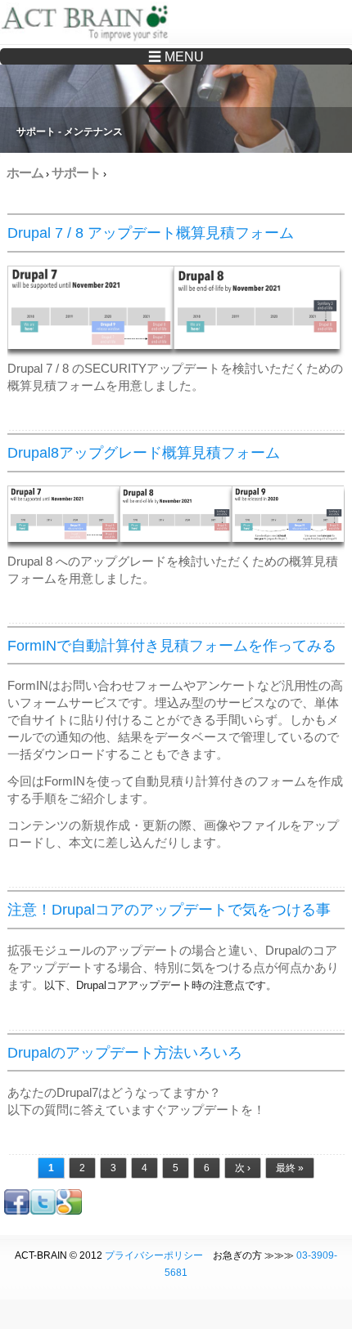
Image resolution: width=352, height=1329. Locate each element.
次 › (242, 1168)
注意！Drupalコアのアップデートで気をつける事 (169, 910)
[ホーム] (88, 25)
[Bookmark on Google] (69, 1211)
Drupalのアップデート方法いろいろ (124, 1053)
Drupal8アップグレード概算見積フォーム (143, 453)
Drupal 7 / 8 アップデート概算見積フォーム (150, 233)
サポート (76, 173)
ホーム (25, 173)
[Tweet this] (43, 1211)
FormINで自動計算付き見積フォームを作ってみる (171, 646)
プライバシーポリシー (154, 1255)
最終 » (290, 1168)
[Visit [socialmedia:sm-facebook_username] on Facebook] (16, 1211)
